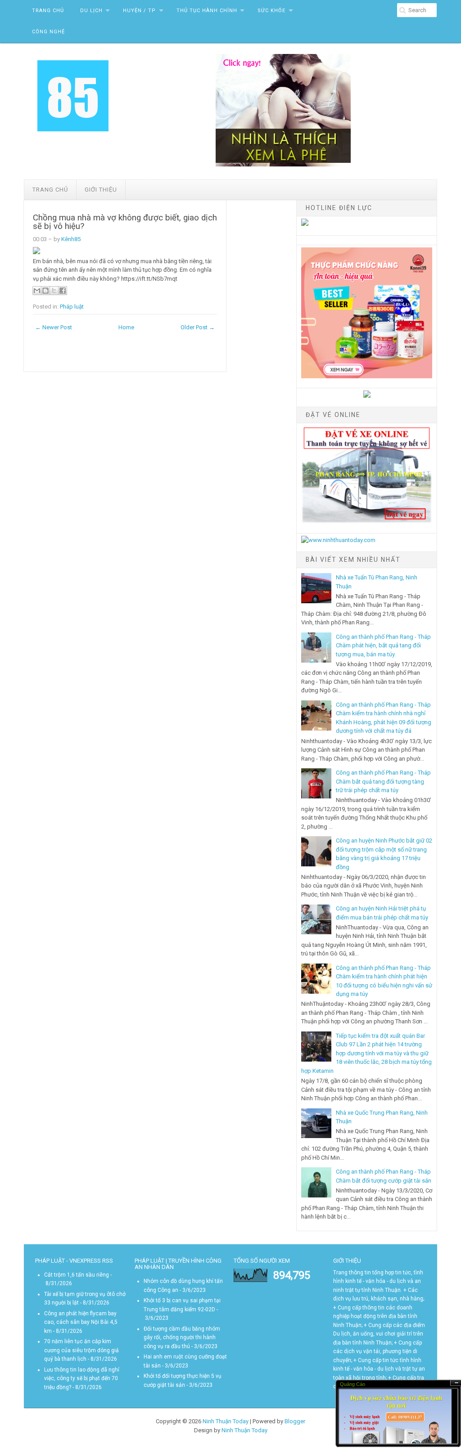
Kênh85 (71, 239)
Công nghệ (48, 32)
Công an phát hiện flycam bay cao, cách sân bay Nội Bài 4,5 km (81, 1322)
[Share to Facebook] (62, 290)
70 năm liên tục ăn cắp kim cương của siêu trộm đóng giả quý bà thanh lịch (81, 1350)
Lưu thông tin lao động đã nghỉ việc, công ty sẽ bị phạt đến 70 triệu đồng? (81, 1378)
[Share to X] (54, 290)
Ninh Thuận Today (226, 1421)
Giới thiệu (101, 189)
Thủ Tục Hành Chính (206, 10)
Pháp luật (72, 306)
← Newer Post (53, 327)
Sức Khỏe (271, 10)
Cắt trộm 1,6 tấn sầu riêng (76, 1275)
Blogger (295, 1421)
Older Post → (198, 327)
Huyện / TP (139, 10)
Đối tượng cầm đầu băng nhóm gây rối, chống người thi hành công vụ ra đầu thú (182, 1337)
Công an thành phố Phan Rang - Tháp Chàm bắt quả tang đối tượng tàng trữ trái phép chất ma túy (383, 781)
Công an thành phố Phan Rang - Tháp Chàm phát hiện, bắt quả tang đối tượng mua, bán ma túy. (383, 645)
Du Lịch (91, 10)
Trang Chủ (48, 10)
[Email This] (36, 290)
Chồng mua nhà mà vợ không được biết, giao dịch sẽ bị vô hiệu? (125, 222)
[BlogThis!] (45, 290)
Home (126, 327)
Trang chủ (50, 189)
